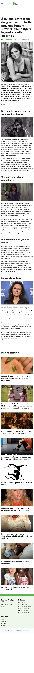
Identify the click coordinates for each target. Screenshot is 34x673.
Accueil (3, 15)
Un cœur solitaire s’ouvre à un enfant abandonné (15, 563)
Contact (3, 606)
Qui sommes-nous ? (7, 604)
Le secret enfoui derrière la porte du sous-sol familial (15, 588)
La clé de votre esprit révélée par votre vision (16, 484)
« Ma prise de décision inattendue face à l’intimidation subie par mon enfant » (17, 458)
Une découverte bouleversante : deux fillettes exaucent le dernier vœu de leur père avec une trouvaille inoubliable (16, 406)
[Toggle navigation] (2, 3)
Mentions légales (23, 610)
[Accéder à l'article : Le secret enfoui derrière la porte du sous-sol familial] (17, 576)
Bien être (3, 623)
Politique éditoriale (23, 612)
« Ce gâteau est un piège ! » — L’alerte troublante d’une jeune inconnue (16, 433)
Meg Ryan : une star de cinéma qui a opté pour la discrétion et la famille (15, 509)
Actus (9, 15)
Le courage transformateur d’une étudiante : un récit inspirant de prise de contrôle (16, 536)
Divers (3, 625)
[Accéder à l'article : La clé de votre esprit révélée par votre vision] (17, 472)
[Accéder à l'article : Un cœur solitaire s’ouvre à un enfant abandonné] (17, 551)
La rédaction (8, 39)
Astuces (3, 621)
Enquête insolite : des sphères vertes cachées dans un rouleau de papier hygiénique (15, 378)
